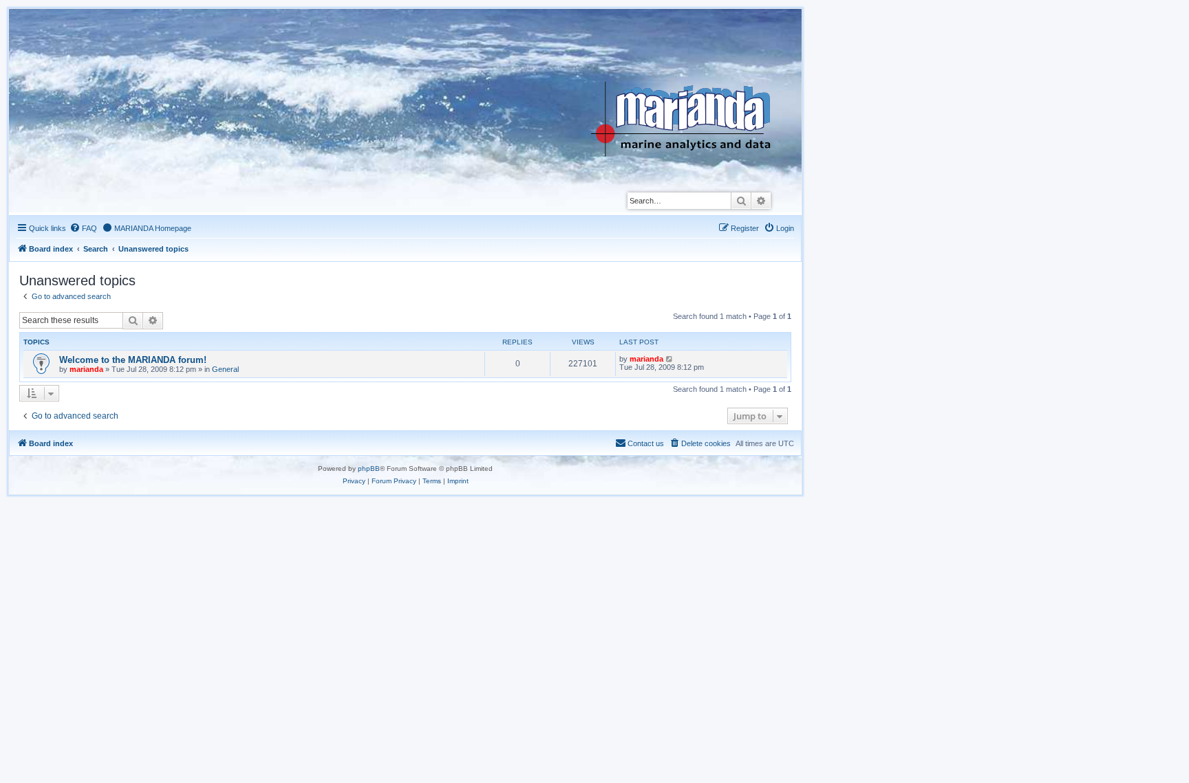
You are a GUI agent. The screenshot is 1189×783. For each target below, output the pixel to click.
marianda (86, 369)
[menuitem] (83, 228)
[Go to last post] (669, 359)
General (225, 369)
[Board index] (691, 85)
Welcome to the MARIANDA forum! (132, 360)
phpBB (369, 468)
